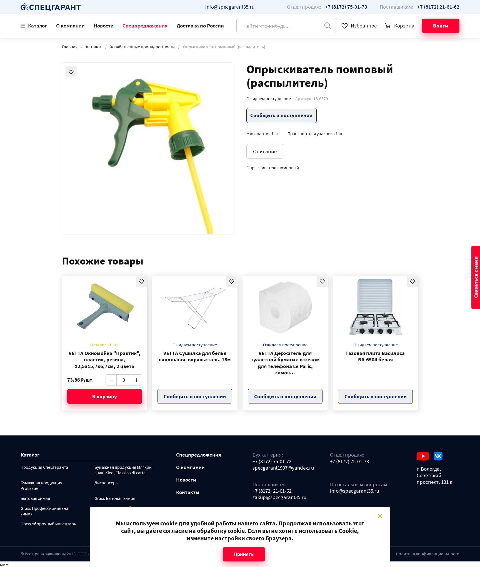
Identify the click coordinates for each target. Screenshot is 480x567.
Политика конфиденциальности (427, 553)
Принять (244, 554)
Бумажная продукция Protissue (41, 485)
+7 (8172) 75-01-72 (271, 461)
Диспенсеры (106, 482)
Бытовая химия (35, 498)
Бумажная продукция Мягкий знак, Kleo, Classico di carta (123, 470)
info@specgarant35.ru (229, 6)
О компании (70, 25)
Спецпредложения (145, 25)
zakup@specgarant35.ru (279, 497)
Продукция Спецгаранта (44, 467)
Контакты (187, 492)
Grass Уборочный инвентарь (48, 523)
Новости (104, 25)
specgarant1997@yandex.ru (283, 468)
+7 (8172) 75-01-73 (349, 461)
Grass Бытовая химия (114, 498)
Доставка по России (200, 25)
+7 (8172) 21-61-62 (271, 491)
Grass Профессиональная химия (46, 511)
